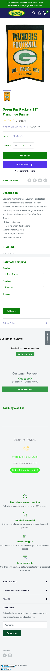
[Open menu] (4, 13)
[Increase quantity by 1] (31, 145)
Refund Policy (9, 323)
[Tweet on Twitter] (40, 180)
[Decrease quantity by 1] (16, 145)
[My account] (39, 12)
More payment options (25, 171)
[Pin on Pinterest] (35, 180)
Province (7, 281)
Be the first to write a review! (25, 470)
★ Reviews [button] (47, 338)
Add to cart (25, 155)
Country (6, 268)
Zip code (6, 294)
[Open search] (33, 12)
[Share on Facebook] (29, 180)
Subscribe (12, 633)
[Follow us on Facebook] (5, 655)
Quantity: (7, 145)
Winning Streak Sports (14, 127)
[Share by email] (45, 180)
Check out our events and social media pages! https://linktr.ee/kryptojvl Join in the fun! (25, 4)
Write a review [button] (25, 389)
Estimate (11, 311)
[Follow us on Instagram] (10, 655)
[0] (45, 13)
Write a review (25, 354)
